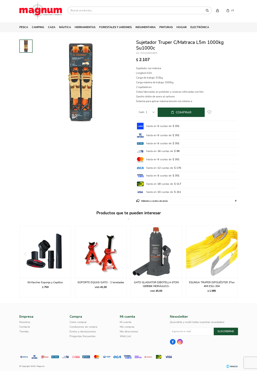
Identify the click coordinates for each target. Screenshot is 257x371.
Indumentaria (145, 27)
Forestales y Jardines (115, 27)
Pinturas (166, 27)
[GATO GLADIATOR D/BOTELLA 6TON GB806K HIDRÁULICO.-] (156, 252)
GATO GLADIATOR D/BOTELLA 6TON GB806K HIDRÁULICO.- (156, 284)
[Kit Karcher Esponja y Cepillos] (45, 252)
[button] (233, 262)
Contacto (24, 327)
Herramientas (85, 27)
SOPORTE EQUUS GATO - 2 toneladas (101, 282)
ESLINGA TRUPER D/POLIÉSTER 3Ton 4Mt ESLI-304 (212, 284)
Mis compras (127, 327)
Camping (38, 27)
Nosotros (24, 322)
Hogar (181, 27)
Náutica (65, 27)
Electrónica (199, 27)
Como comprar (78, 322)
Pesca (23, 27)
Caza (51, 27)
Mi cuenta (125, 322)
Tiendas (24, 331)
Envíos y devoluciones (83, 331)
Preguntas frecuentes (83, 336)
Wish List (125, 336)
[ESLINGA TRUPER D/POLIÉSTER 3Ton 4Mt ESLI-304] (212, 252)
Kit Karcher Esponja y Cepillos (45, 282)
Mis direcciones (129, 331)
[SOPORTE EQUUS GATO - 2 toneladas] (101, 252)
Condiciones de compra (83, 327)
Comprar (183, 112)
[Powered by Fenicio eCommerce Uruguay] (232, 366)
